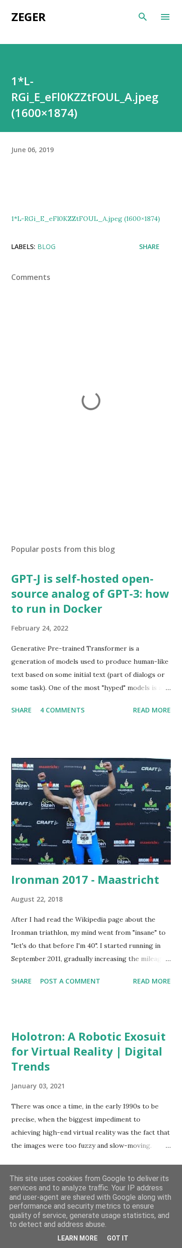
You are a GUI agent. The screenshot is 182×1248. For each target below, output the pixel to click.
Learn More (77, 1238)
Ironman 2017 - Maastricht (85, 879)
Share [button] (149, 246)
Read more (152, 709)
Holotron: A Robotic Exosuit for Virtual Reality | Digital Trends (88, 1051)
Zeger (28, 16)
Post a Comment (70, 980)
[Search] (142, 16)
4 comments (62, 709)
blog (46, 246)
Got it (117, 1238)
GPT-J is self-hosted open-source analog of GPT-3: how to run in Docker (90, 593)
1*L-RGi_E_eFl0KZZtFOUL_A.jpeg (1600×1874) (85, 218)
